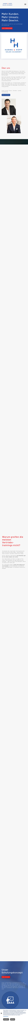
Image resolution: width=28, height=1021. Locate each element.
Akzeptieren (6, 1019)
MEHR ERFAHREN (6, 94)
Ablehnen (12, 1019)
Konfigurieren (5, 1016)
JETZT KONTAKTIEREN (7, 28)
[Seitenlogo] (7, 6)
